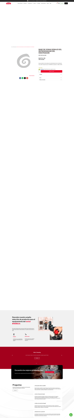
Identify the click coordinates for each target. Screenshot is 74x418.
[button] (20, 78)
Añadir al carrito (51, 71)
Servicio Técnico (43, 3)
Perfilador (38, 3)
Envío (40, 77)
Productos (25, 3)
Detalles (40, 74)
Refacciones (30, 3)
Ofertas (48, 3)
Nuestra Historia (20, 3)
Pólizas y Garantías (42, 79)
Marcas (34, 3)
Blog (50, 3)
